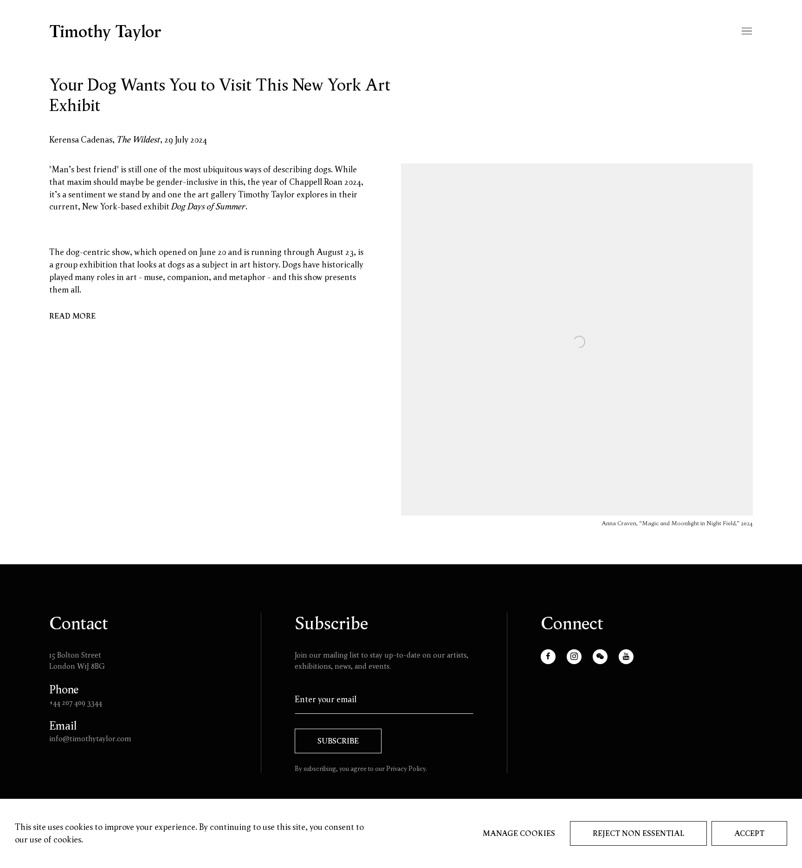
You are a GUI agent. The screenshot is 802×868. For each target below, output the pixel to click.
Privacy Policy (406, 768)
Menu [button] (746, 32)
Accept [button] (749, 833)
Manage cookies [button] (519, 833)
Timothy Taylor (105, 31)
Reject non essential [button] (638, 833)
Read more (72, 315)
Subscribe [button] (338, 740)
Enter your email (325, 699)
